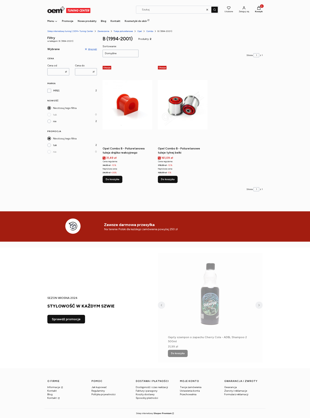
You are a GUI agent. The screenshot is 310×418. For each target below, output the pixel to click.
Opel (139, 31)
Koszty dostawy (145, 394)
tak (55, 114)
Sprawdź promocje (66, 319)
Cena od (52, 65)
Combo (149, 31)
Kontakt (52, 390)
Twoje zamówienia (190, 387)
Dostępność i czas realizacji (152, 387)
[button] (214, 10)
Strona (249, 55)
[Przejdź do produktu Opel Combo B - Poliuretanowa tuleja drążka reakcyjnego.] (127, 104)
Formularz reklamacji (236, 394)
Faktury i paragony (146, 390)
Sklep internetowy (154, 413)
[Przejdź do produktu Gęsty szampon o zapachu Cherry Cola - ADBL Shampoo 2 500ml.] (210, 293)
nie (54, 121)
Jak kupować (99, 387)
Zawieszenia (103, 31)
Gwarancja (230, 387)
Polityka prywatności (103, 394)
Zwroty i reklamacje (235, 390)
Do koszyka (112, 179)
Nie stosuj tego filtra (65, 108)
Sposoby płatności (147, 398)
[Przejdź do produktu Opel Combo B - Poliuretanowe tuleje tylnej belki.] (182, 104)
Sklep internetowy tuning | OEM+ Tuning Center (70, 31)
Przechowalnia (188, 394)
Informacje (53, 387)
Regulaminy (98, 390)
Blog (50, 394)
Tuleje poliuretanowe (123, 31)
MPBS (56, 90)
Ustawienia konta (190, 390)
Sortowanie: (110, 46)
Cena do (80, 65)
